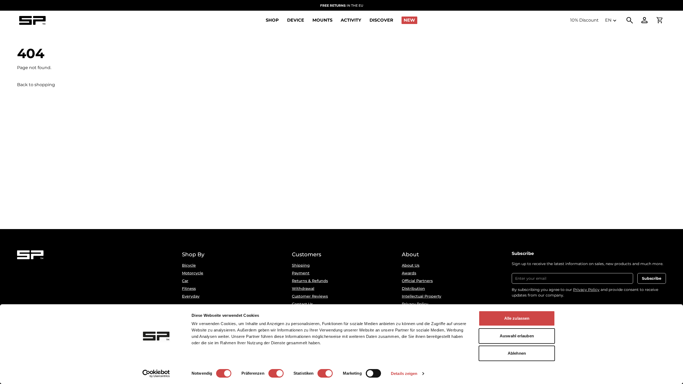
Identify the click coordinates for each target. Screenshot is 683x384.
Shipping (301, 265)
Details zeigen (404, 373)
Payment (300, 273)
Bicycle (189, 265)
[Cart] (659, 20)
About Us (410, 265)
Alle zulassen (516, 318)
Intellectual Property (421, 296)
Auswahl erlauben (517, 336)
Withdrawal (303, 288)
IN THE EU (341, 5)
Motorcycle (192, 273)
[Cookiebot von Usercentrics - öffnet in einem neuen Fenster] (156, 374)
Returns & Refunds (310, 280)
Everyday (191, 296)
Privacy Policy (586, 289)
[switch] (276, 373)
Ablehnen (517, 353)
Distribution (413, 288)
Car (185, 280)
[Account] (644, 20)
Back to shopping (36, 84)
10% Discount (584, 20)
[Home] (32, 20)
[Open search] (629, 20)
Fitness (189, 288)
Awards (409, 273)
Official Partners (417, 280)
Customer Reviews (310, 296)
